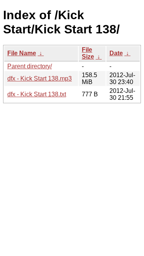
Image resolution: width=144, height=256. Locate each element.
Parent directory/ (29, 66)
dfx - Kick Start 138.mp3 (39, 78)
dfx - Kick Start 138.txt (36, 94)
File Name (21, 53)
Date (116, 53)
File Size (88, 53)
